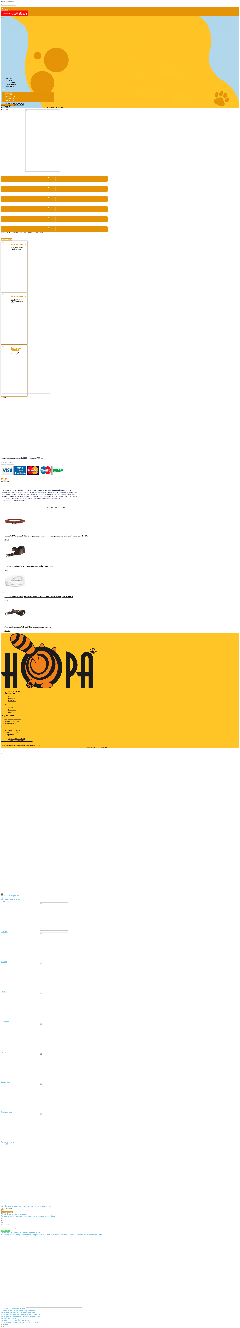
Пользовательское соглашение (96, 747)
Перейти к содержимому (8, 1)
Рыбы (3, 1052)
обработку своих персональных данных (36, 1235)
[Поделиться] (3, 1324)
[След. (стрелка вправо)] (3, 1326)
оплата (6, 106)
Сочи (3, 901)
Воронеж (4, 10)
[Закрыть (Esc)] (1, 1324)
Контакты (12, 698)
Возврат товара (10, 723)
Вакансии (12, 701)
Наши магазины (12, 84)
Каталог (9, 78)
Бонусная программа (12, 719)
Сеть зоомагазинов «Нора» (8, 5)
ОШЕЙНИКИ (39, 232)
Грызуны (5, 1022)
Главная (3, 232)
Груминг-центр (7, 1142)
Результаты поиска (7, 1212)
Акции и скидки (18, 244)
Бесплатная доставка (16, 349)
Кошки (4, 961)
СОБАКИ (8, 232)
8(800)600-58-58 (54, 107)
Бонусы (9, 80)
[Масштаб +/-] (7, 1324)
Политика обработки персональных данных (17, 746)
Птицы (4, 992)
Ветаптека (5, 1082)
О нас (10, 696)
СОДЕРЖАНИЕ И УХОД (19, 232)
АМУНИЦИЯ (30, 232)
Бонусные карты (18, 296)
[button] (28, 90)
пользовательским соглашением (86, 1235)
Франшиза (10, 86)
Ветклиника (10, 82)
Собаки (4, 931)
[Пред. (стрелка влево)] (1, 1326)
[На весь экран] (5, 1324)
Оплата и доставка (11, 721)
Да (2, 897)
